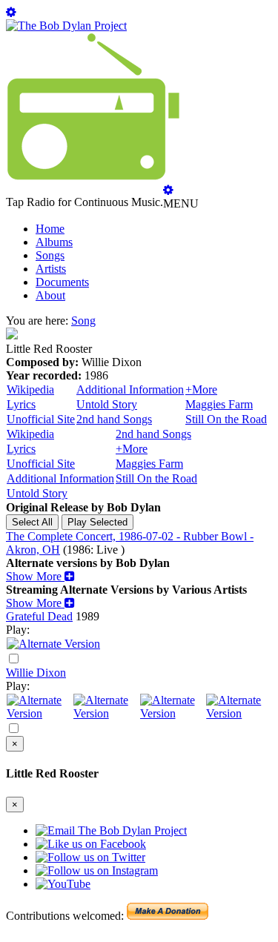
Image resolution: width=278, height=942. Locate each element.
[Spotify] (39, 713)
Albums (54, 242)
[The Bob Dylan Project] (66, 25)
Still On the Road (226, 419)
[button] (40, 576)
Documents (62, 282)
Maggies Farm (219, 404)
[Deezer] (106, 713)
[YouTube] (53, 643)
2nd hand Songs (114, 419)
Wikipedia (30, 389)
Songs (50, 255)
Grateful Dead (39, 616)
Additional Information (130, 389)
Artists (51, 268)
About (50, 295)
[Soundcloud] (172, 713)
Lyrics (21, 404)
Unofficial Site (41, 419)
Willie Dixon (36, 672)
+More (201, 389)
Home (50, 228)
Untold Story (106, 404)
